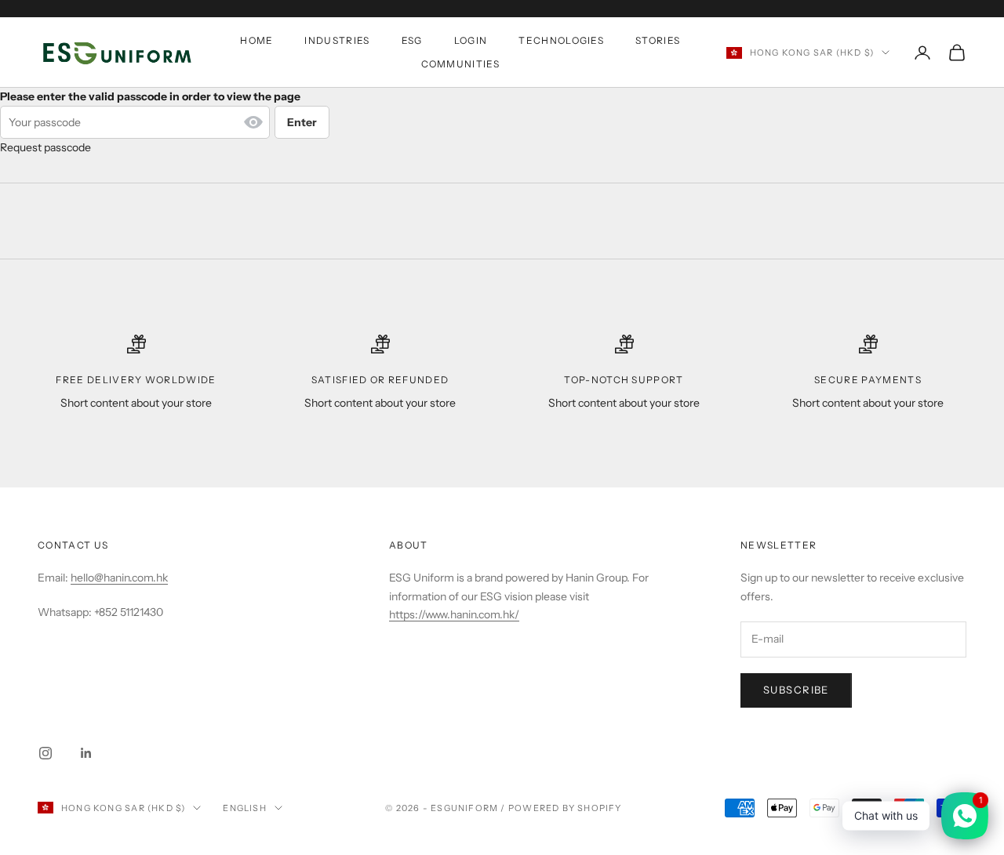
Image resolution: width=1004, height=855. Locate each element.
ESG (412, 40)
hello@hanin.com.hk (119, 578)
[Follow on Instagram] (45, 753)
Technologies (561, 40)
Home (256, 40)
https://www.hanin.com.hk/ (454, 614)
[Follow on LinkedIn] (86, 753)
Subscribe (796, 689)
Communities (460, 64)
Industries (336, 40)
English (244, 807)
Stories (657, 40)
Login (471, 40)
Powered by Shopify (565, 807)
